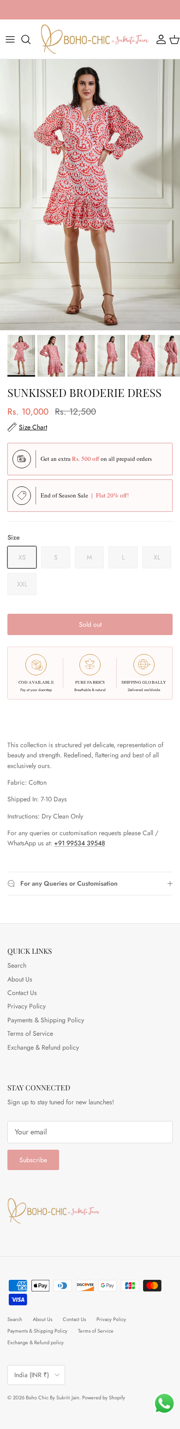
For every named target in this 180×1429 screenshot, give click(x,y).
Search (16, 965)
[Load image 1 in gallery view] (90, 194)
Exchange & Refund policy (43, 1047)
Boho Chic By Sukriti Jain (52, 1397)
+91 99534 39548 (79, 843)
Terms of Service (30, 1033)
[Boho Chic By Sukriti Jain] (95, 39)
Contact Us (22, 992)
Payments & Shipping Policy (45, 1020)
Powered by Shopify (103, 1397)
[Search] (30, 39)
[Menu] (10, 39)
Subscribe (33, 1160)
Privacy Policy (26, 1006)
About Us (19, 979)
